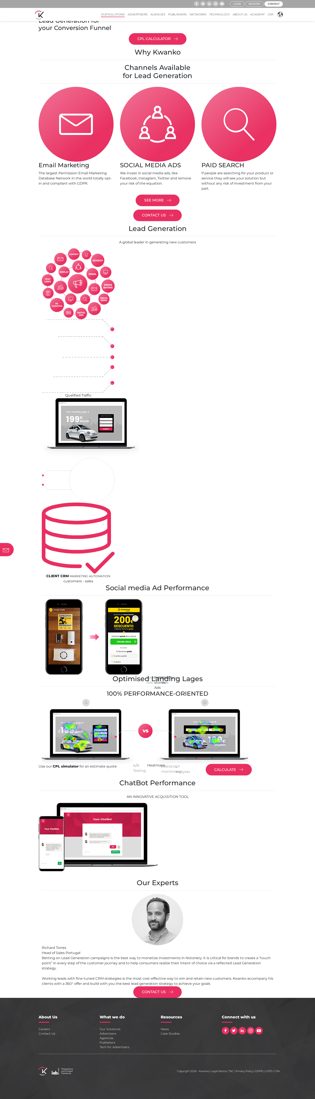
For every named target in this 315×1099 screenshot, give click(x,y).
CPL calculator (154, 39)
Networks (198, 14)
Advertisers (137, 14)
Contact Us (47, 1033)
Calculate (225, 770)
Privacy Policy (244, 1071)
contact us (154, 215)
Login (237, 3)
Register (254, 3)
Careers (44, 1029)
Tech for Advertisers (114, 1047)
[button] (279, 14)
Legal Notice (219, 1071)
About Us (240, 14)
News (165, 1029)
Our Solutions (113, 14)
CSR (270, 14)
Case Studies (170, 1033)
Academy (257, 14)
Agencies (157, 14)
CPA (277, 1071)
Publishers (177, 14)
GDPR (259, 1071)
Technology (219, 14)
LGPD (268, 1071)
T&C (231, 1071)
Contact (273, 3)
